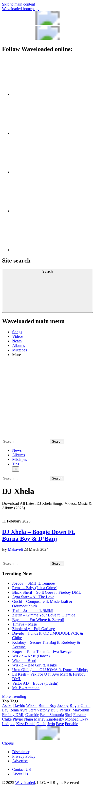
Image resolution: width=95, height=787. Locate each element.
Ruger (75, 705)
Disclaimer (20, 752)
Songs (17, 332)
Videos (17, 336)
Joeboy (63, 705)
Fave (60, 724)
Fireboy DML (13, 714)
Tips (15, 464)
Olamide (32, 714)
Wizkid (31, 705)
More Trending (14, 696)
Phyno (18, 719)
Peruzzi (65, 710)
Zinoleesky (55, 719)
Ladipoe (8, 724)
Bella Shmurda (52, 714)
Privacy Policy (23, 756)
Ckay (84, 719)
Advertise (20, 761)
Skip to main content (18, 4)
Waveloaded (25, 782)
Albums (18, 345)
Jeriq (51, 724)
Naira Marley (34, 719)
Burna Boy (47, 705)
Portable (71, 724)
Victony (43, 710)
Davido (19, 705)
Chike (7, 719)
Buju (55, 710)
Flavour (79, 714)
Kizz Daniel (25, 724)
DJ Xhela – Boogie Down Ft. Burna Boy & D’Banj (38, 535)
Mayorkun (80, 710)
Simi (68, 714)
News (17, 341)
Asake (7, 705)
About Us (20, 774)
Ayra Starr (28, 710)
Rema (14, 710)
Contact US (21, 769)
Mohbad (72, 719)
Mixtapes (19, 350)
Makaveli (15, 549)
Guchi (41, 724)
